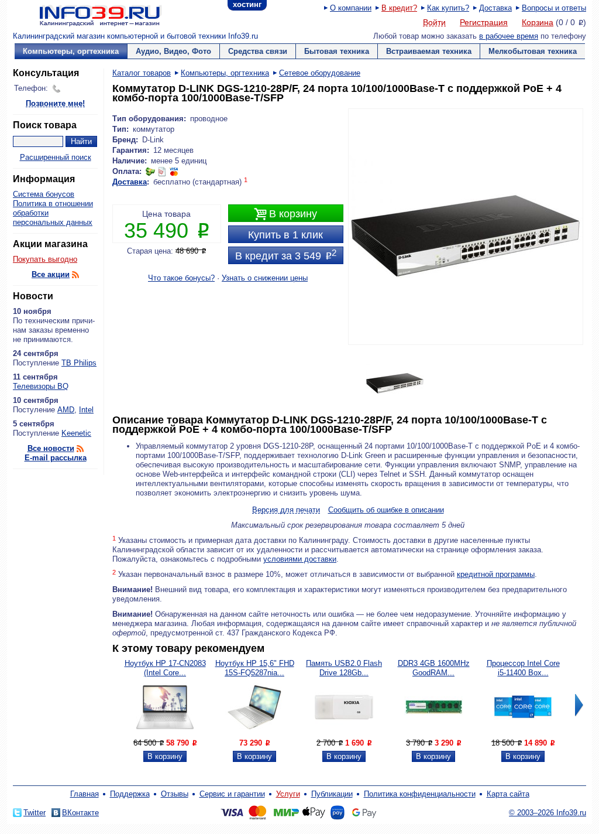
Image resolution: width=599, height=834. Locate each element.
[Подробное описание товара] (165, 733)
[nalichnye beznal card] (162, 171)
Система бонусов (43, 194)
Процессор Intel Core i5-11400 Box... (523, 668)
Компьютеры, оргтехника (71, 51)
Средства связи (257, 51)
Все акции (51, 274)
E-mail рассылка (56, 457)
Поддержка (130, 793)
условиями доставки (299, 559)
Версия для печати (286, 510)
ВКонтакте (80, 812)
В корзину (285, 214)
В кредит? (399, 8)
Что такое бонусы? (181, 278)
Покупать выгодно (45, 259)
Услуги (288, 793)
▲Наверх (82, 482)
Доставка (495, 8)
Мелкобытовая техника (532, 51)
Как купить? (448, 8)
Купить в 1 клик (285, 235)
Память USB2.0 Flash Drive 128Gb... (344, 668)
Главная (84, 793)
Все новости (50, 448)
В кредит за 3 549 (285, 255)
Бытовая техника (336, 51)
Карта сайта (508, 793)
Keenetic (76, 433)
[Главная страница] (86, 14)
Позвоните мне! (55, 104)
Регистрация (484, 22)
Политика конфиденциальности (420, 793)
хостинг (247, 4)
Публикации (332, 793)
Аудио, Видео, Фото (173, 51)
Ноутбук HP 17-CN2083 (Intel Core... (165, 668)
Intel (86, 409)
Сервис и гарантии (232, 793)
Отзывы (174, 793)
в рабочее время (508, 36)
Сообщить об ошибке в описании (386, 509)
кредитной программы (496, 574)
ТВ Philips (79, 362)
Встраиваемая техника (428, 51)
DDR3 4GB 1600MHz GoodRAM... (434, 668)
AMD (65, 409)
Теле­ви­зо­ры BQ (40, 386)
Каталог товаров (141, 73)
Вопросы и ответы (554, 8)
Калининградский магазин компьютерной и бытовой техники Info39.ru (135, 36)
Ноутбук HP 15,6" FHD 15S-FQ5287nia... (254, 668)
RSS (75, 274)
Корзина (537, 22)
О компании (350, 8)
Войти (434, 22)
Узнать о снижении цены (265, 278)
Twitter (34, 812)
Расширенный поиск (55, 157)
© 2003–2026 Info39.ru (547, 812)
